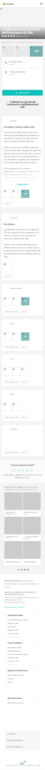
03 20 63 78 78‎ (15, 62)
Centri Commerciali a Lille (18, 654)
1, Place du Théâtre (17, 72)
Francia (10, 679)
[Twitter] (22, 756)
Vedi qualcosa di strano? (14, 607)
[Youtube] (28, 756)
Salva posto (24, 93)
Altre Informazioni (15, 698)
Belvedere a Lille (14, 648)
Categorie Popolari (15, 615)
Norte (10, 682)
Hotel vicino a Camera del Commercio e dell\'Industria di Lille (21, 598)
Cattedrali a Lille (14, 651)
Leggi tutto (22, 184)
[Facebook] (18, 756)
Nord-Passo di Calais (16, 675)
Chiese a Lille (13, 658)
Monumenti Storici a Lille (17, 620)
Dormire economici (16, 703)
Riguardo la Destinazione (18, 670)
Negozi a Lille (13, 630)
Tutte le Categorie (15, 643)
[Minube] (8, 4)
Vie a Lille (11, 627)
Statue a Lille (13, 623)
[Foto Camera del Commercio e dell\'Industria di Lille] (22, 23)
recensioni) (24, 36)
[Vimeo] (25, 756)
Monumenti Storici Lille (14, 602)
